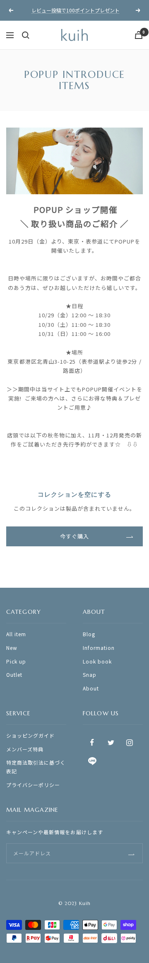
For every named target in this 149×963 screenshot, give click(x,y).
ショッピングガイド (30, 735)
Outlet (14, 674)
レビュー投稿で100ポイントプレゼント (75, 10)
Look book (97, 661)
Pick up (16, 661)
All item (16, 633)
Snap (89, 674)
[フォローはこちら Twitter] (110, 742)
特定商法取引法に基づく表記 (35, 767)
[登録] (131, 853)
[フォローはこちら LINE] (92, 761)
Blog (89, 633)
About (91, 688)
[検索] (25, 35)
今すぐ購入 (74, 536)
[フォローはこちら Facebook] (92, 742)
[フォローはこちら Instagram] (129, 742)
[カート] (139, 35)
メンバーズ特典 (24, 749)
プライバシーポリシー (33, 784)
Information (99, 647)
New (11, 647)
